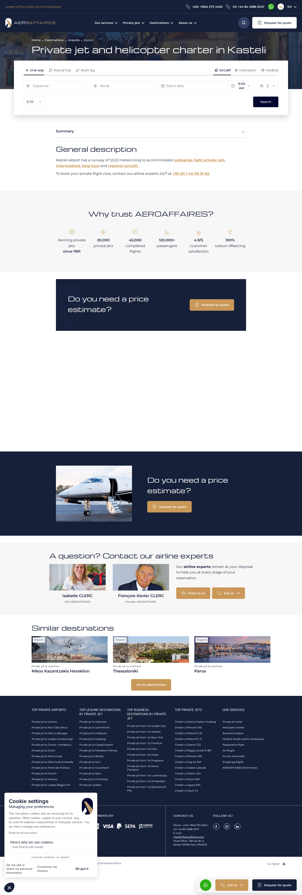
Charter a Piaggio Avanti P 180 (193, 750)
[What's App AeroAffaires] (271, 7)
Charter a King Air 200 (188, 762)
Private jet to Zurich (43, 750)
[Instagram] (227, 826)
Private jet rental (232, 721)
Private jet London (90, 784)
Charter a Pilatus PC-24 (188, 733)
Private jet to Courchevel (94, 767)
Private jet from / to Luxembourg (147, 775)
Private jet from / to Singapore (145, 760)
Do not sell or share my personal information (19, 868)
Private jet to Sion (90, 762)
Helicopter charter (233, 727)
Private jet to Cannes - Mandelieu (51, 744)
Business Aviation (233, 733)
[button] (9, 887)
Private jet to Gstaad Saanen (96, 744)
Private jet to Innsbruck (93, 733)
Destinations (54, 40)
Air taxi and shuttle (234, 756)
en (289, 6)
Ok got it (81, 868)
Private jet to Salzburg (92, 739)
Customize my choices (47, 868)
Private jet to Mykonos (92, 721)
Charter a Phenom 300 (188, 756)
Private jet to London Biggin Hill (51, 784)
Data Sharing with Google (27, 847)
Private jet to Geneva (44, 721)
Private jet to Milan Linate (47, 756)
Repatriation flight (233, 744)
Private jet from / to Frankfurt (144, 743)
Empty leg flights (233, 762)
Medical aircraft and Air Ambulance (243, 739)
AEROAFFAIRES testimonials (240, 767)
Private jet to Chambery (93, 779)
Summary (65, 131)
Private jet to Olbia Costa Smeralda (52, 762)
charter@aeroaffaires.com (188, 836)
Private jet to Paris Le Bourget (49, 733)
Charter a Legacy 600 (187, 784)
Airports (74, 40)
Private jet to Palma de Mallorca (51, 767)
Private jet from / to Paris (142, 748)
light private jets (209, 160)
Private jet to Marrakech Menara (98, 750)
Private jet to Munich (44, 773)
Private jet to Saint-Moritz (94, 727)
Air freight (229, 750)
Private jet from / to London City (146, 725)
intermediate (68, 166)
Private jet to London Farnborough (52, 739)
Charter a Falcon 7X (186, 790)
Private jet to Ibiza (90, 773)
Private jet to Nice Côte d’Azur (50, 727)
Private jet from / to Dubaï (142, 754)
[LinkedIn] (281, 7)
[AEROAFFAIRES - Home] (30, 22)
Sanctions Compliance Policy (103, 863)
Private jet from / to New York (145, 737)
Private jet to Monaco (44, 779)
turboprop (183, 160)
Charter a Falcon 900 (187, 779)
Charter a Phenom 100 (188, 727)
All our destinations (151, 684)
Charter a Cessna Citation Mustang (195, 721)
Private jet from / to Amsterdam (146, 781)
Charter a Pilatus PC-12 (188, 739)
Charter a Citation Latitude (190, 767)
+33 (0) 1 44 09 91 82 (190, 173)
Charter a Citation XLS (188, 773)
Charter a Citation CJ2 (188, 744)
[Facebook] (216, 826)
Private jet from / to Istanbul (144, 731)
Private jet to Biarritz (91, 756)
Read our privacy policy (23, 832)
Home (36, 40)
